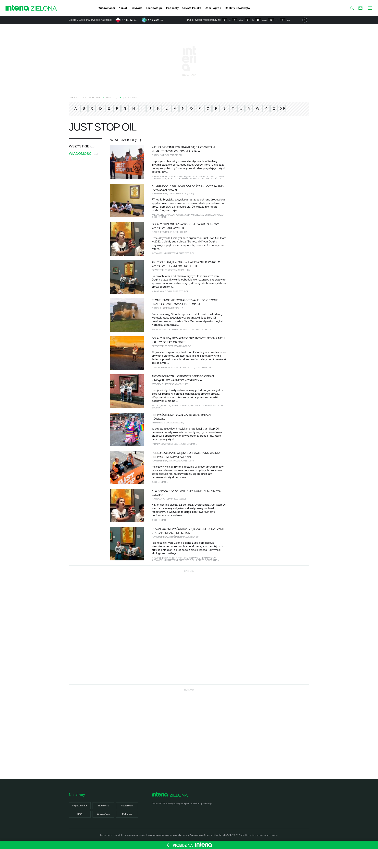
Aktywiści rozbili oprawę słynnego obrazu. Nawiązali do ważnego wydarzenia (184, 378)
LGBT (176, 444)
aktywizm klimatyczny (202, 558)
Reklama (127, 814)
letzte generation (207, 560)
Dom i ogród (213, 7)
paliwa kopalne (180, 405)
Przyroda (136, 7)
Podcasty (172, 7)
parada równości (162, 444)
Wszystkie (79, 146)
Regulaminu (153, 835)
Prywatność (196, 835)
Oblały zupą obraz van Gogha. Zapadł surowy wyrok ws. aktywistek (185, 226)
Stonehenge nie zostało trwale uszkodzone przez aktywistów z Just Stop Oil (185, 302)
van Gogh (166, 291)
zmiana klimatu (169, 176)
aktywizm (217, 215)
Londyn (165, 405)
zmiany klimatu (207, 176)
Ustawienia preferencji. (175, 835)
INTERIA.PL (225, 835)
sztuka (156, 405)
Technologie (154, 7)
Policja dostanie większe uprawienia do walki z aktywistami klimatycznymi (186, 454)
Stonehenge (159, 329)
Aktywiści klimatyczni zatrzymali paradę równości (181, 416)
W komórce (103, 814)
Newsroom (127, 805)
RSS (79, 814)
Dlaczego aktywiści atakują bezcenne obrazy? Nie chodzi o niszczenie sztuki (188, 530)
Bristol (172, 178)
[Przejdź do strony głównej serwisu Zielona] (44, 8)
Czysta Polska (191, 7)
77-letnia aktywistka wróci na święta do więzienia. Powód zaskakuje (188, 187)
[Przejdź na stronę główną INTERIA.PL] (17, 8)
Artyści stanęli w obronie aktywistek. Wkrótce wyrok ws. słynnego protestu (186, 264)
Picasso (156, 558)
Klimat (123, 7)
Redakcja (103, 805)
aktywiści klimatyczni (191, 178)
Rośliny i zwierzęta (237, 7)
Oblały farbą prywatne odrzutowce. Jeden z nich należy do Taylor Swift (188, 340)
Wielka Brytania (188, 176)
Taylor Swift (159, 367)
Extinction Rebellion (175, 558)
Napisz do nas (80, 805)
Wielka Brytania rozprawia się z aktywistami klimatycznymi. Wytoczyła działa (183, 149)
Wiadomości (106, 7)
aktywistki (177, 215)
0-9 (282, 108)
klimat (155, 176)
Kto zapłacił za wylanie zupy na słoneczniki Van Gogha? (186, 492)
